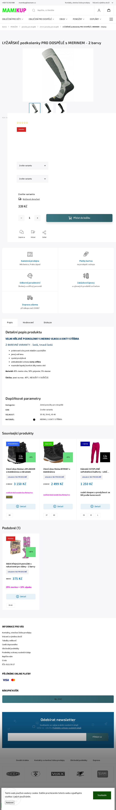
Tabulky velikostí (9, 640)
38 (9, 515)
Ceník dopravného (10, 644)
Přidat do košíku (81, 218)
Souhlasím (102, 795)
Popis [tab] (10, 322)
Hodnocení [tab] (28, 322)
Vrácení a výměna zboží (101, 3)
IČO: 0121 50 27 (8, 664)
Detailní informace (25, 150)
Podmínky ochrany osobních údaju (16, 652)
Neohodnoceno (35, 123)
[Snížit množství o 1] (21, 218)
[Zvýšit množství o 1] (37, 218)
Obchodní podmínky (10, 648)
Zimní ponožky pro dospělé (51, 405)
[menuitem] (14, 19)
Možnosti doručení (31, 199)
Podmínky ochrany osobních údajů (67, 728)
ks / (58, 699)
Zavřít (108, 242)
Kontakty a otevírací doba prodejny (49, 760)
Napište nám (7, 656)
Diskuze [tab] (48, 322)
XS (84, 515)
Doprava (96, 760)
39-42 (11, 605)
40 (54, 515)
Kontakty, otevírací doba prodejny (77, 3)
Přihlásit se (97, 737)
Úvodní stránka (22, 760)
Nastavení (10, 802)
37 (47, 515)
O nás (4, 660)
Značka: (21, 117)
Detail (23, 506)
